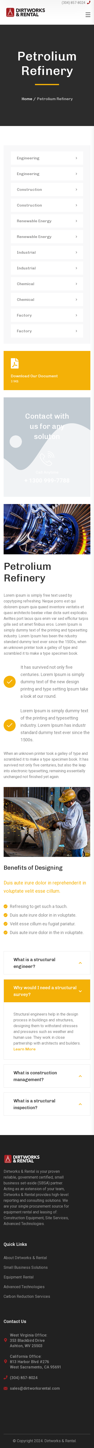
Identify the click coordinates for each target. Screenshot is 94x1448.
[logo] (26, 12)
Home (27, 99)
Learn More (24, 1049)
